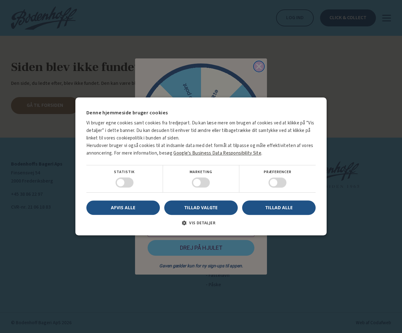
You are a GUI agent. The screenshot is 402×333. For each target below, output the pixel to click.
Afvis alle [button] (123, 208)
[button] (201, 225)
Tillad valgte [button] (201, 207)
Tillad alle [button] (279, 207)
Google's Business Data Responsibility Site (217, 153)
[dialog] (201, 166)
